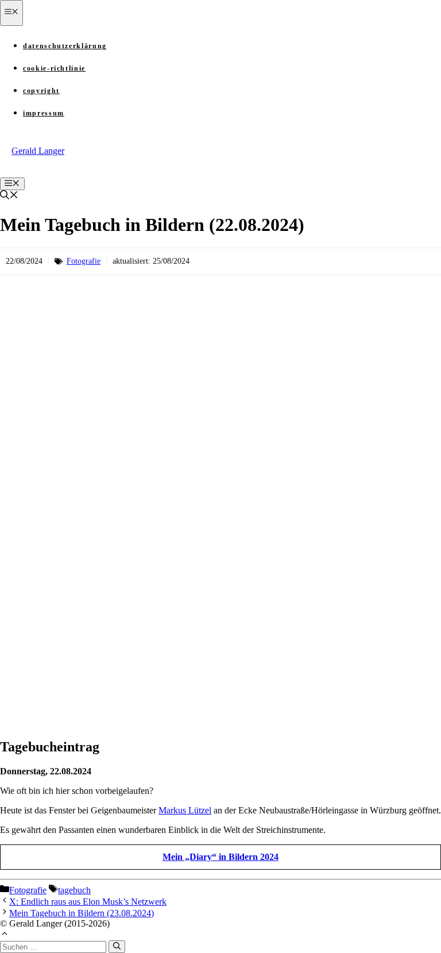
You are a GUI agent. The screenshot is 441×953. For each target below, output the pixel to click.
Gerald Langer (37, 151)
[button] (9, 196)
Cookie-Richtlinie (54, 68)
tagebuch (74, 890)
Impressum (43, 113)
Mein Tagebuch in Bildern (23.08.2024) (81, 913)
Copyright (41, 91)
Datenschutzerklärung (65, 46)
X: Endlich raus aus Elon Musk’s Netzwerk (88, 901)
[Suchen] (117, 946)
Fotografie (83, 261)
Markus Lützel (184, 810)
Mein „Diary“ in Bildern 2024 (220, 857)
